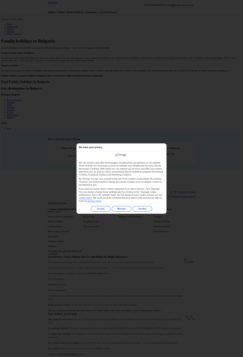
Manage (121, 209)
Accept (100, 209)
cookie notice (85, 198)
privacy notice (94, 201)
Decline (142, 209)
